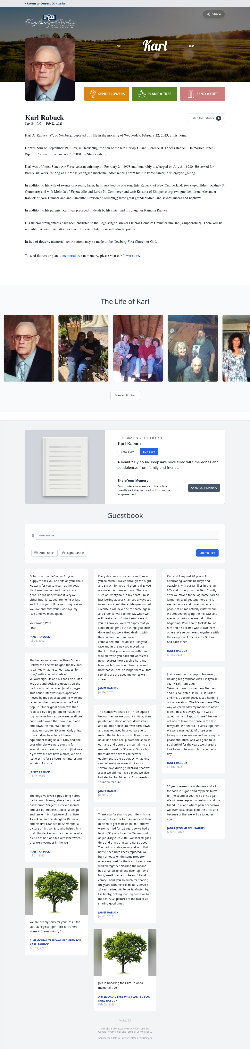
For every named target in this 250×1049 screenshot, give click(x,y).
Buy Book (149, 451)
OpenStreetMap (129, 1038)
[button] (56, 891)
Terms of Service (136, 1031)
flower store (131, 255)
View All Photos (125, 395)
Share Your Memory (204, 488)
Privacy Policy (114, 1031)
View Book (127, 451)
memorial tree (72, 255)
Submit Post (207, 553)
